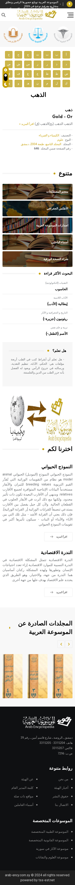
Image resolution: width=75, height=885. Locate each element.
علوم (60, 139)
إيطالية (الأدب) (57, 304)
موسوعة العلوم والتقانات (52, 857)
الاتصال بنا (61, 805)
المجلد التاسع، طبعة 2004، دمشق (41, 144)
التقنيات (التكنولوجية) (56, 282)
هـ (28, 83)
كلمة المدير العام (22, 787)
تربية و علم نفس (59, 327)
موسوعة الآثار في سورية (52, 848)
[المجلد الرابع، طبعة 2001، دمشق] (33, 676)
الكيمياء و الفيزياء (49, 135)
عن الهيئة (27, 779)
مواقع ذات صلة (23, 796)
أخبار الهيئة (61, 787)
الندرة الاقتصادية (56, 552)
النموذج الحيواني (56, 466)
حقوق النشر (60, 796)
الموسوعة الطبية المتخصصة (49, 831)
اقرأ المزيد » (26, 124)
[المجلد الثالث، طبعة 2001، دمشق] (58, 676)
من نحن (63, 779)
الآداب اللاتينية (61, 297)
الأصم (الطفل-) (57, 334)
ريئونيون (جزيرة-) (55, 319)
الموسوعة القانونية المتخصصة (48, 840)
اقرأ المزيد (61, 536)
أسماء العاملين (23, 805)
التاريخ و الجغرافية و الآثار (54, 312)
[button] (68, 644)
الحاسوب (61, 289)
